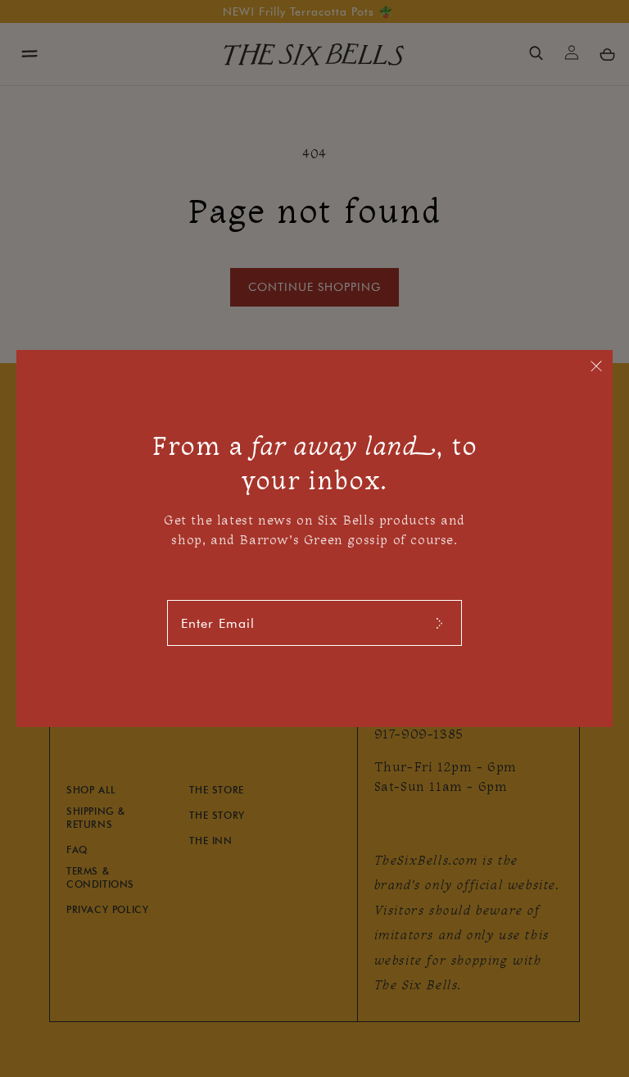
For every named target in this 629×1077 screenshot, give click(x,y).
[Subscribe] (439, 623)
